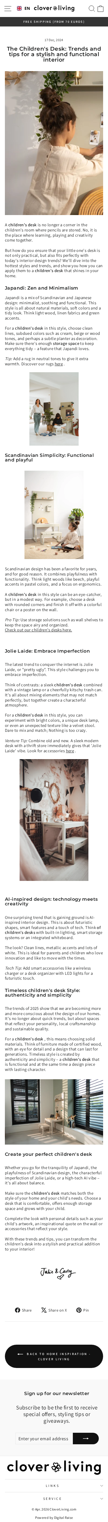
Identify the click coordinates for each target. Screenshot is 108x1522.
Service (52, 1498)
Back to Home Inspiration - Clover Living (58, 1356)
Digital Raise (63, 1517)
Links (53, 1485)
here (59, 363)
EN (27, 8)
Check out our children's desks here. (38, 629)
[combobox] (23, 8)
